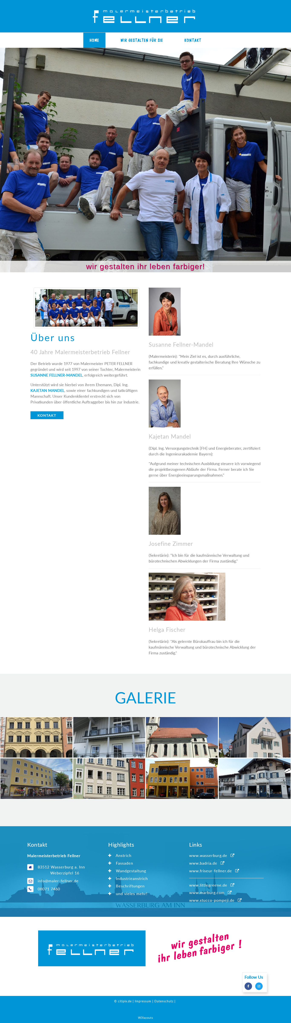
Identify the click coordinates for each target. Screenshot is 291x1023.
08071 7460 (49, 889)
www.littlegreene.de (208, 885)
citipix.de (125, 1001)
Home (94, 40)
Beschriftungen (130, 886)
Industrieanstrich (131, 878)
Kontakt (192, 40)
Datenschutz (163, 1001)
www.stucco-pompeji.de (212, 900)
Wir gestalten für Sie (142, 40)
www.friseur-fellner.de (210, 870)
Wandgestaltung (130, 870)
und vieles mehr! (131, 893)
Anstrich (123, 855)
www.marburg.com (207, 892)
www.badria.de (203, 863)
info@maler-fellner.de (58, 880)
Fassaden (124, 863)
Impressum (143, 1001)
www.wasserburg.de (208, 855)
